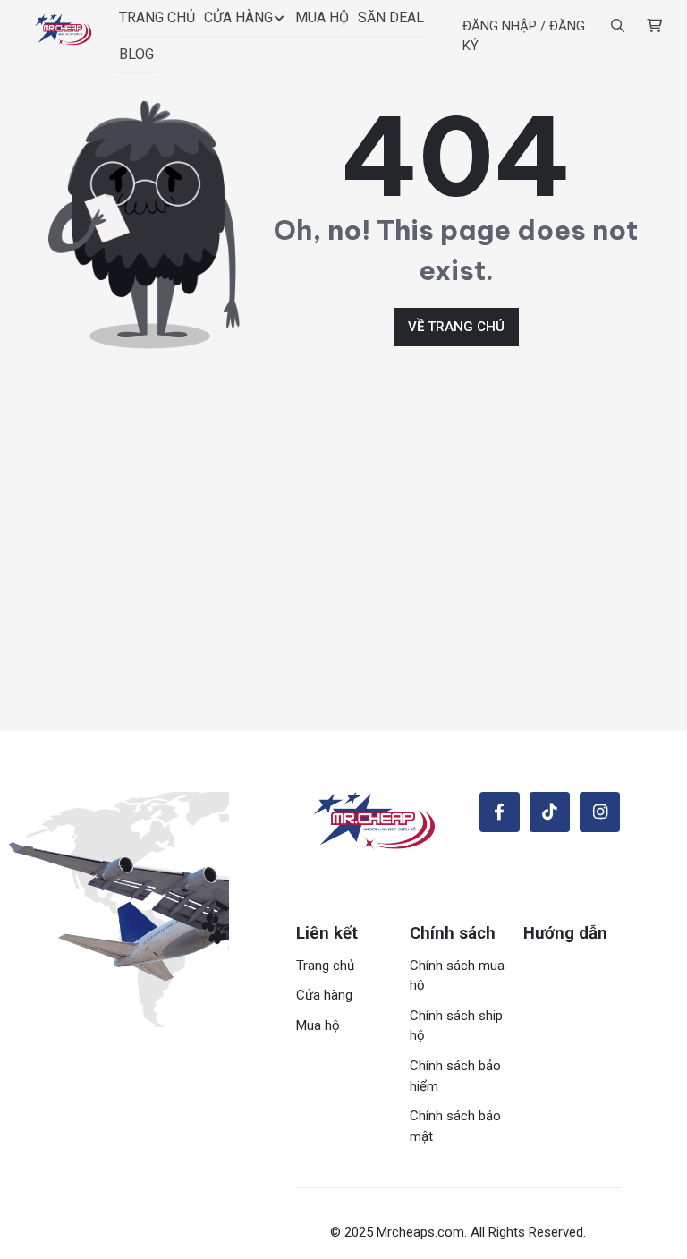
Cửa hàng (324, 995)
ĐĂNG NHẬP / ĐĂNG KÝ (523, 36)
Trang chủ (325, 965)
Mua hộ (318, 1025)
